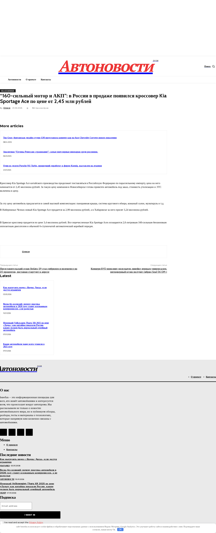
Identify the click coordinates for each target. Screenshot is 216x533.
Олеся (6, 108)
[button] (210, 66)
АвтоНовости (7, 479)
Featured (5, 466)
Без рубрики (7, 90)
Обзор (3, 493)
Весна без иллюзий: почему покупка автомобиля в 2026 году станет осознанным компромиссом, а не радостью (25, 306)
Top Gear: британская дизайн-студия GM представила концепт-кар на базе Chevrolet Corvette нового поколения (60, 138)
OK (120, 529)
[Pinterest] (138, 115)
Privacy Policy (36, 522)
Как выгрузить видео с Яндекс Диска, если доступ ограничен (25, 288)
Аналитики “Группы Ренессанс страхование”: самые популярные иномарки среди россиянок (50, 152)
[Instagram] (12, 432)
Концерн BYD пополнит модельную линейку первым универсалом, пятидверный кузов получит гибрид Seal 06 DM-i (129, 270)
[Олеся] (11, 252)
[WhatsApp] (150, 115)
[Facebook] (116, 115)
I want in (30, 515)
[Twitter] (127, 115)
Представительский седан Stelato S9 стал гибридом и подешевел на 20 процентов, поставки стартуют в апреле (38, 270)
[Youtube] (29, 432)
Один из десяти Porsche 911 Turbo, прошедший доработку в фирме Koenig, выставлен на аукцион (52, 166)
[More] (161, 115)
